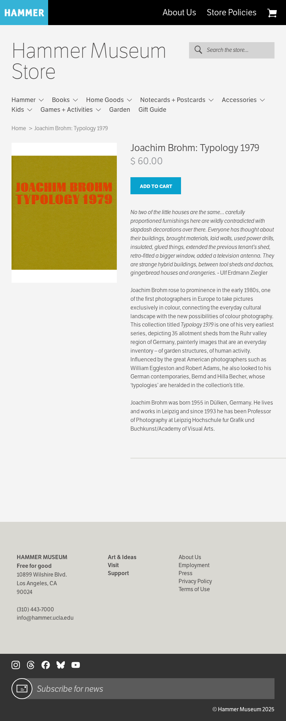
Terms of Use (194, 589)
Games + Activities (67, 109)
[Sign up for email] (22, 688)
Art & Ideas (122, 557)
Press (186, 573)
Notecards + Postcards (173, 100)
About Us (179, 12)
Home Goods (105, 100)
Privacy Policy (195, 581)
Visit (113, 565)
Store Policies (231, 12)
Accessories (240, 100)
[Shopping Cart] (272, 12)
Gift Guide (152, 109)
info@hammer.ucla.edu (45, 617)
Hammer (24, 100)
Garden (119, 109)
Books (61, 100)
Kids (18, 109)
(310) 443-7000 (35, 609)
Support (118, 573)
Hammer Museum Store (89, 61)
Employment (194, 565)
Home (19, 128)
